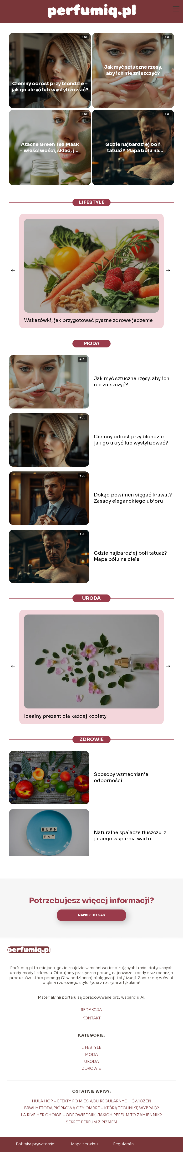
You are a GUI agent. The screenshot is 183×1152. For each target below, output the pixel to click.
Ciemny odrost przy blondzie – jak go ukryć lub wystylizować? (49, 87)
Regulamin (123, 1144)
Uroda (91, 598)
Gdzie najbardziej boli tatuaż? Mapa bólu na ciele (133, 147)
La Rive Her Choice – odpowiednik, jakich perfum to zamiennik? (91, 1114)
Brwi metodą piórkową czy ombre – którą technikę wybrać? (91, 1108)
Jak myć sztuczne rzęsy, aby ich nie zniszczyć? (133, 70)
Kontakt (91, 1018)
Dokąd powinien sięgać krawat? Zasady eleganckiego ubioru (133, 498)
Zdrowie (92, 739)
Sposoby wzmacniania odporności (121, 777)
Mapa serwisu (84, 1144)
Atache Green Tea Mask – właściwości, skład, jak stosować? (50, 147)
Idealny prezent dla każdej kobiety (65, 716)
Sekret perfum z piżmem (91, 1122)
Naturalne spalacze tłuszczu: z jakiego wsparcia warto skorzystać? (130, 836)
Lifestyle (91, 202)
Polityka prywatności (36, 1144)
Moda (91, 343)
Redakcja (91, 1009)
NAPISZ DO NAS (91, 915)
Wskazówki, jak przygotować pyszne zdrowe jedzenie (88, 320)
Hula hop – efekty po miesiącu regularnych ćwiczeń (91, 1101)
